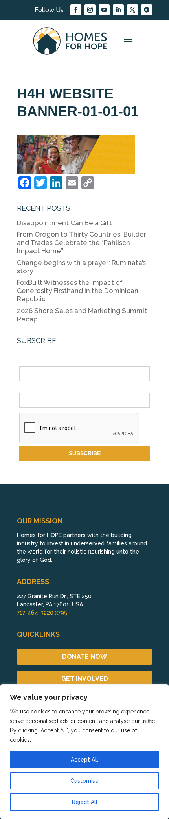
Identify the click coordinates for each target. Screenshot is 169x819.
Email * (28, 388)
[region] (84, 751)
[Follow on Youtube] (104, 9)
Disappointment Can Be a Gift (64, 223)
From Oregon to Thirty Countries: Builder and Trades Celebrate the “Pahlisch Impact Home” (81, 242)
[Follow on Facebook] (75, 9)
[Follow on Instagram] (90, 9)
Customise (84, 781)
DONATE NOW (84, 656)
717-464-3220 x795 (42, 613)
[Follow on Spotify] (146, 9)
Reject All (84, 802)
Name (26, 362)
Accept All (84, 759)
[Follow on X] (132, 9)
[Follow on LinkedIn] (118, 9)
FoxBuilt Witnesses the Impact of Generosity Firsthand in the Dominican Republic (77, 290)
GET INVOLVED (84, 678)
